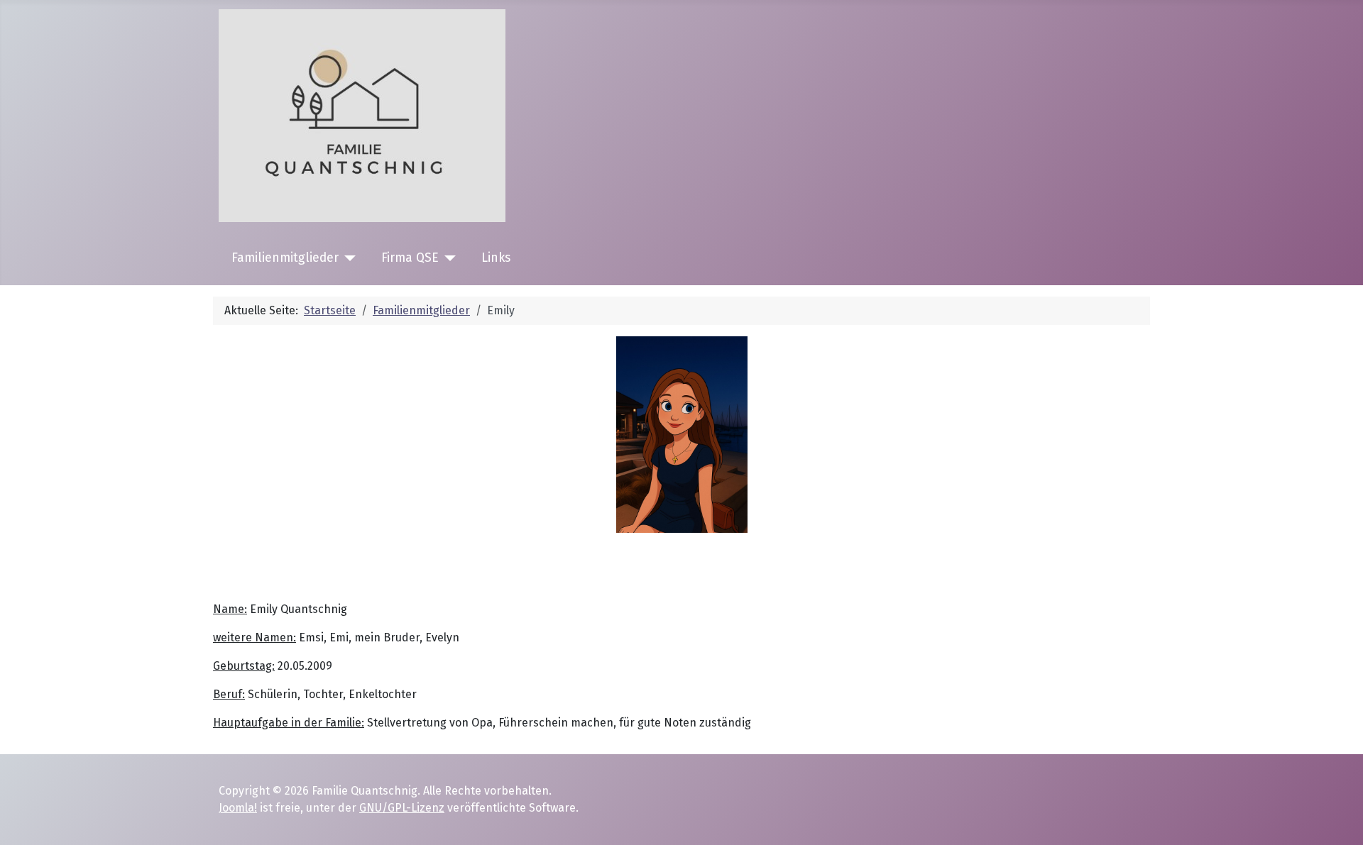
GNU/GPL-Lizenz (401, 807)
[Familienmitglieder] (347, 258)
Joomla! (238, 807)
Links (495, 257)
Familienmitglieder (285, 257)
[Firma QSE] (447, 258)
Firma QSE (410, 257)
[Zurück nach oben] (1338, 819)
